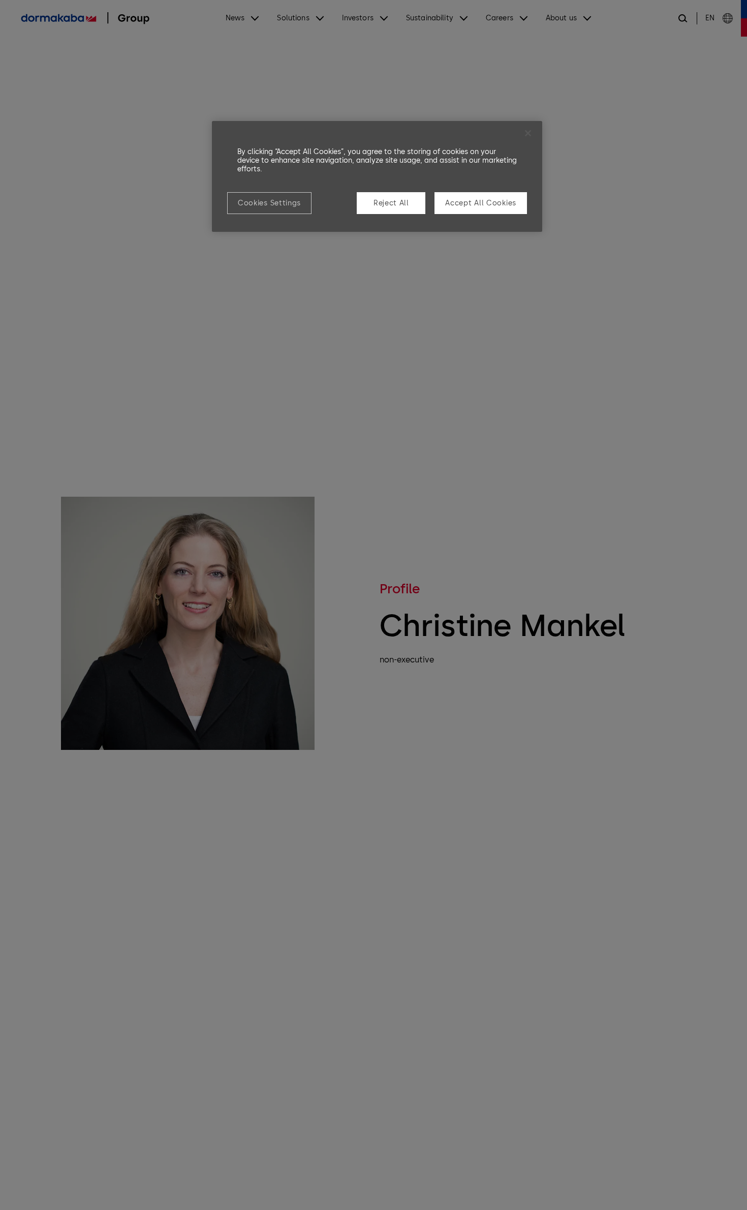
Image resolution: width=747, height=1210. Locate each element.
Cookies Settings (269, 203)
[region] (377, 176)
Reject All (391, 203)
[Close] (528, 133)
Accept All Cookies (480, 203)
